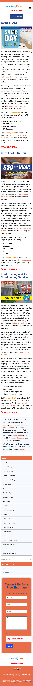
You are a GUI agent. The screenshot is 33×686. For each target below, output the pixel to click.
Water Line (6, 549)
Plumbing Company (16, 438)
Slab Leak (5, 536)
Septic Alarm (18, 435)
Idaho (4, 568)
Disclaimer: (5, 679)
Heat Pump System (8, 493)
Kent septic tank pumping (15, 106)
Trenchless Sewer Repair (10, 540)
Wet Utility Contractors (9, 553)
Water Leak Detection (9, 544)
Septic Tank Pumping (9, 523)
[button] (30, 8)
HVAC (4, 488)
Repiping (5, 514)
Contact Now (16, 16)
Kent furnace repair (25, 260)
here (23, 449)
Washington (6, 572)
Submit (9, 646)
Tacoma (10, 427)
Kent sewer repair (17, 323)
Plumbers (5, 505)
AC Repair (6, 462)
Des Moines (22, 427)
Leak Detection (7, 501)
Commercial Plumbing (9, 475)
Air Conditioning (7, 467)
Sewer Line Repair (8, 527)
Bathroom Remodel (8, 471)
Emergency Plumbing (9, 480)
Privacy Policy (25, 681)
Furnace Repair (7, 484)
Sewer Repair (7, 531)
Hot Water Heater (8, 497)
